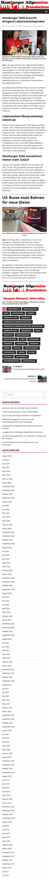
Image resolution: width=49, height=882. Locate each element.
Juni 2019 (5, 784)
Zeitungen (8, 357)
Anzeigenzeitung (30, 309)
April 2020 (6, 746)
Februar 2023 (7, 616)
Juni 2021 (5, 692)
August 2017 (7, 868)
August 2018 (7, 822)
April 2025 (6, 517)
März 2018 (6, 841)
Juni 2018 (5, 829)
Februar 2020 (7, 753)
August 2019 (7, 776)
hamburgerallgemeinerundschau (32, 26)
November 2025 (8, 490)
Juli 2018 (5, 826)
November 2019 (8, 765)
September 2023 (8, 589)
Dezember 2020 (8, 715)
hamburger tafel (10, 331)
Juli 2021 (5, 688)
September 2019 (8, 772)
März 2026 (6, 475)
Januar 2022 (6, 666)
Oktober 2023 (7, 585)
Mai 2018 (5, 833)
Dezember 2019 (8, 761)
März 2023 (6, 612)
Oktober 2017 (7, 860)
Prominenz (34, 344)
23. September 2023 (11, 26)
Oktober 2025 (7, 494)
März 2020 (6, 749)
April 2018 (6, 837)
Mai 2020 (5, 742)
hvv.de (7, 278)
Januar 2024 (6, 574)
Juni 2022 (5, 647)
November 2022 (8, 627)
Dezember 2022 (8, 624)
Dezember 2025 (8, 486)
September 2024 (8, 544)
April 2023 (6, 608)
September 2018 (8, 818)
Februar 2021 (7, 708)
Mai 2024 (5, 559)
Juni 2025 (5, 509)
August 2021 (7, 685)
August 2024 (7, 547)
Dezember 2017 (8, 852)
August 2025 (7, 502)
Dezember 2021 (8, 669)
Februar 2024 (7, 570)
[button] (45, 11)
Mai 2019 (5, 788)
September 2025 (8, 498)
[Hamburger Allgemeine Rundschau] (24, 8)
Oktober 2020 (7, 723)
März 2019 (6, 795)
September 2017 (8, 864)
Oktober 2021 (7, 677)
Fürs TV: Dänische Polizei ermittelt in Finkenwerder (21, 415)
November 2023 (8, 582)
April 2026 (6, 471)
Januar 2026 (6, 483)
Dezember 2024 (8, 532)
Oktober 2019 (7, 768)
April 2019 (6, 791)
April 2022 (6, 654)
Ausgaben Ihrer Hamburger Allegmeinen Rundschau (22, 432)
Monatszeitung (10, 339)
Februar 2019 (7, 799)
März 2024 (6, 567)
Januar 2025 (6, 528)
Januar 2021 (6, 711)
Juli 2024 (5, 551)
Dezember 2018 (8, 807)
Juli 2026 (5, 460)
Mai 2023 (5, 605)
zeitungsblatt (21, 357)
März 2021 (6, 704)
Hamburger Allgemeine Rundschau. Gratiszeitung (23, 326)
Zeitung (32, 352)
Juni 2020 (5, 738)
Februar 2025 (7, 524)
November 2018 (8, 810)
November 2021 (8, 673)
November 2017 (8, 856)
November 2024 (8, 536)
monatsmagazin (23, 335)
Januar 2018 (6, 849)
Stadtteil (17, 348)
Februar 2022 (7, 662)
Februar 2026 (7, 479)
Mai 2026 (5, 467)
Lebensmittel (26, 331)
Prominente (21, 344)
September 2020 (8, 727)
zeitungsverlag (29, 361)
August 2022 (7, 639)
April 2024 (6, 563)
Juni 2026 (5, 464)
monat (38, 331)
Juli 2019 (5, 780)
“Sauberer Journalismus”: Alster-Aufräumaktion (20, 412)
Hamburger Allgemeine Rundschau (17, 322)
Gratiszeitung (17, 313)
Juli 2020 (5, 734)
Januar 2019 (6, 803)
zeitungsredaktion (11, 361)
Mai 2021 (5, 696)
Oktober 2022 (7, 631)
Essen (6, 313)
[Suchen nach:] (25, 395)
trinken (21, 352)
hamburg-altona (10, 318)
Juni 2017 (5, 875)
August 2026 (7, 456)
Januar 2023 (6, 620)
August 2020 (7, 730)
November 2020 (8, 719)
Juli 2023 (5, 597)
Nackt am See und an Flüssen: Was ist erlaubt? (20, 408)
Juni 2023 (5, 601)
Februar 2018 (7, 845)
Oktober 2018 (7, 814)
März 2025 (6, 521)
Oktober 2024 (7, 540)
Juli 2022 (5, 643)
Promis (6, 348)
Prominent (8, 344)
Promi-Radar (34, 339)
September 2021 (8, 681)
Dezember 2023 (8, 578)
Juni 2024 (5, 555)
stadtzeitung (9, 352)
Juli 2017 (5, 871)
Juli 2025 (5, 505)
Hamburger (25, 318)
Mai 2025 (5, 513)
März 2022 (6, 658)
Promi (22, 339)
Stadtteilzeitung (31, 348)
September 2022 (8, 635)
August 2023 (7, 593)
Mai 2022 (5, 650)
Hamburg (31, 313)
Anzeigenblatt (13, 309)
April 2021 (6, 700)
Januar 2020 (6, 757)
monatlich (8, 335)
